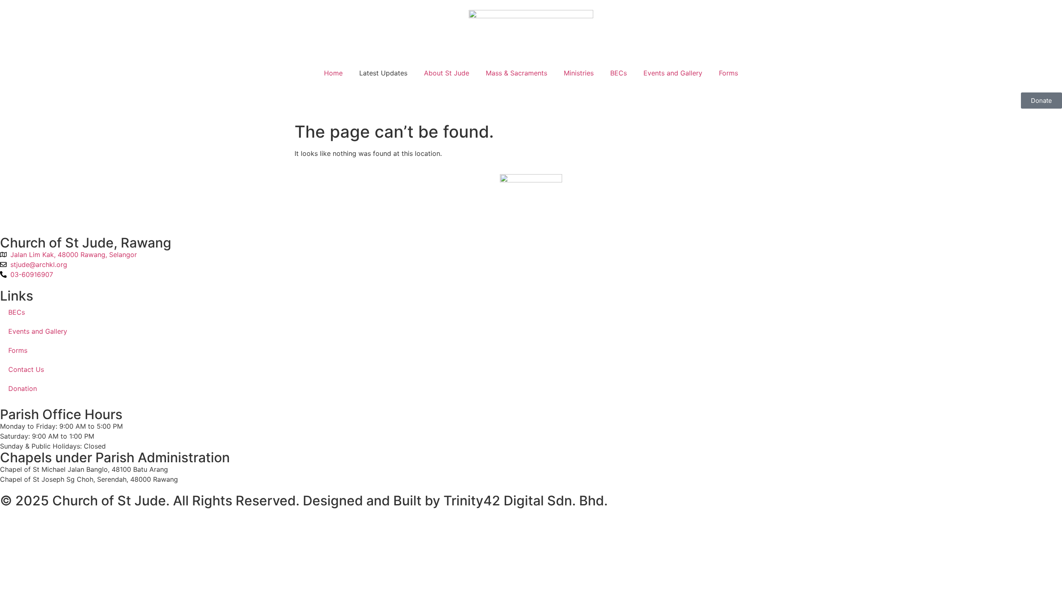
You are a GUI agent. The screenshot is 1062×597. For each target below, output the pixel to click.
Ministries (579, 73)
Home (333, 73)
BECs (618, 73)
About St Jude (446, 73)
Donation (22, 388)
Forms (728, 73)
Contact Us (26, 369)
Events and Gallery (672, 73)
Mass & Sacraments (516, 73)
